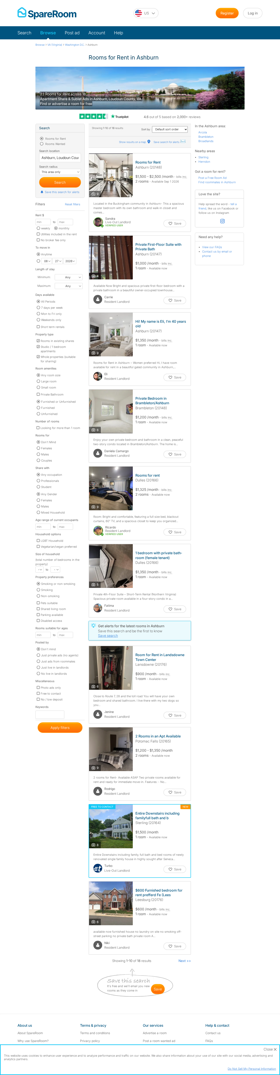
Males (45, 454)
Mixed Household (53, 512)
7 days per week (52, 307)
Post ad (72, 32)
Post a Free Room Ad (212, 177)
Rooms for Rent (55, 138)
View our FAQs (212, 247)
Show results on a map (133, 142)
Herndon (204, 161)
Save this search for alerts (62, 192)
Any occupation (51, 474)
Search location (49, 151)
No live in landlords (54, 673)
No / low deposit (52, 699)
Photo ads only (51, 687)
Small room (48, 387)
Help (118, 32)
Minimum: (44, 277)
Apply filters (60, 727)
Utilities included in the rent (59, 234)
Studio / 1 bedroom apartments (53, 349)
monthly (64, 228)
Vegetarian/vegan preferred (59, 546)
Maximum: (44, 285)
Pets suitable (49, 603)
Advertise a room (155, 1033)
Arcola (202, 132)
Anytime (46, 254)
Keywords (42, 708)
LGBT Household (52, 540)
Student (46, 487)
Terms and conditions (95, 1033)
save (158, 989)
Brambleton (206, 136)
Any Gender (49, 494)
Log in (253, 13)
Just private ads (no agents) (59, 655)
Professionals (50, 481)
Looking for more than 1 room (60, 428)
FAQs (209, 1041)
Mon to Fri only (51, 313)
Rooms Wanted (54, 144)
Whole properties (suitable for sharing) (58, 359)
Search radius (48, 166)
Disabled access (51, 620)
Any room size (50, 375)
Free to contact (51, 693)
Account (96, 32)
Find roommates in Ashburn (217, 182)
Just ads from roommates (58, 661)
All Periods (48, 301)
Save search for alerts (167, 142)
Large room (48, 381)
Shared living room (53, 609)
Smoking (47, 590)
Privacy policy (90, 1041)
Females (46, 448)
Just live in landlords (55, 667)
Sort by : (146, 129)
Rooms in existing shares (57, 341)
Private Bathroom (52, 394)
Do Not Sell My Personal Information (252, 1068)
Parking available (52, 615)
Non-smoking (50, 596)
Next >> (184, 961)
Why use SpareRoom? (33, 1041)
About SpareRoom (30, 1033)
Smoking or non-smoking (58, 583)
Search (25, 32)
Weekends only (51, 320)
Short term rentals (53, 327)
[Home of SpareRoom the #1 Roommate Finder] (47, 13)
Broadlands (206, 141)
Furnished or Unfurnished (58, 401)
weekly (45, 228)
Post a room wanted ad (159, 1041)
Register (227, 13)
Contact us (212, 1033)
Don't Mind (48, 442)
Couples (46, 460)
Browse (48, 32)
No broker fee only (53, 240)
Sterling (203, 157)
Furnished (48, 407)
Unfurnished (49, 414)
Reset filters (72, 204)
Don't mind (48, 649)
